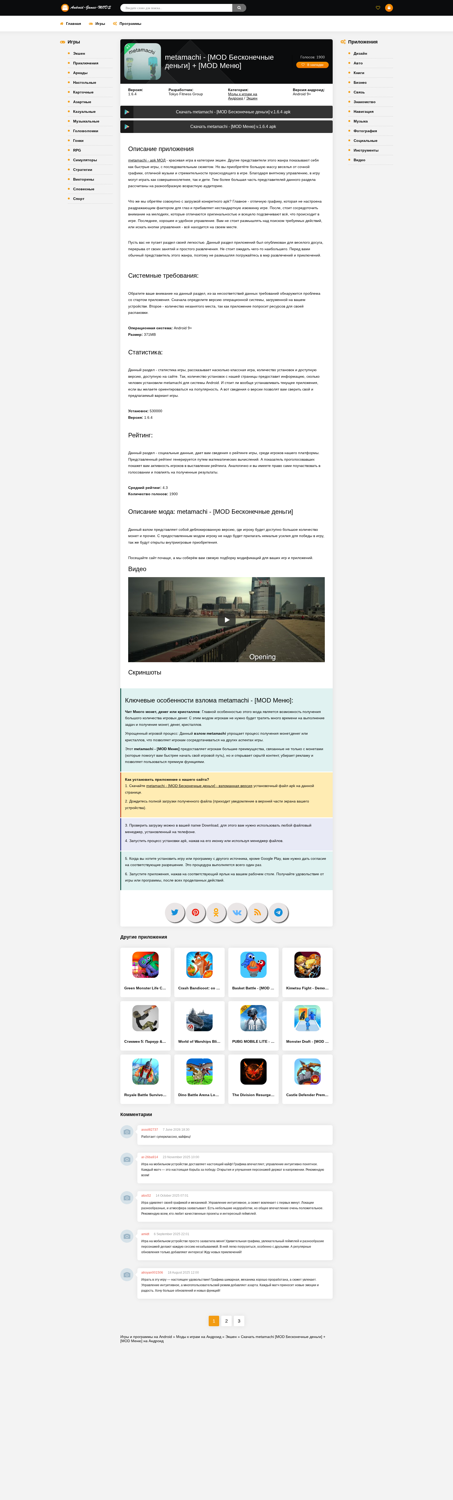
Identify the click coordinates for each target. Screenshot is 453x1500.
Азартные (82, 102)
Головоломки (85, 131)
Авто (358, 63)
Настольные (84, 82)
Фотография (365, 131)
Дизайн (360, 53)
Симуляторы (85, 160)
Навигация (364, 111)
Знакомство (365, 102)
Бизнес (360, 82)
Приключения (85, 63)
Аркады (80, 73)
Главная (73, 23)
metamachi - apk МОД (146, 160)
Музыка (361, 121)
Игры (100, 23)
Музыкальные (86, 121)
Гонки (78, 140)
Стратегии (82, 170)
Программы (130, 23)
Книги (359, 73)
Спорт (78, 199)
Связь (359, 92)
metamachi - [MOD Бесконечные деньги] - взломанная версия (199, 786)
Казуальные (84, 111)
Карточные (83, 92)
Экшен (79, 53)
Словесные (83, 189)
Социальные (366, 140)
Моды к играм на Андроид (242, 96)
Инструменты (366, 150)
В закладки (315, 65)
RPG (77, 150)
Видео (359, 160)
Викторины (83, 179)
